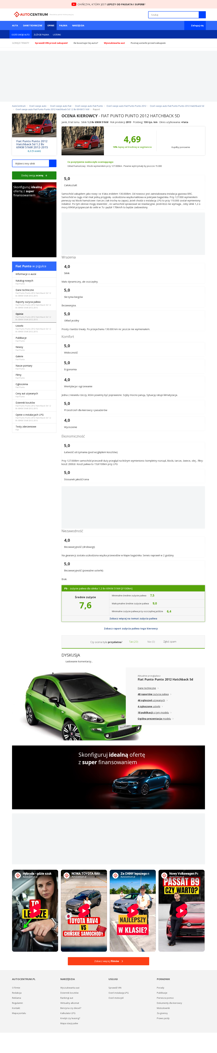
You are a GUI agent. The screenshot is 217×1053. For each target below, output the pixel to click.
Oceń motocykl (116, 997)
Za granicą (162, 1013)
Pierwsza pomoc (165, 997)
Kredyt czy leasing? (70, 1018)
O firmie (16, 987)
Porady (160, 987)
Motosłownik (163, 1008)
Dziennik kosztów (33, 405)
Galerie (20, 358)
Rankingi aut (66, 997)
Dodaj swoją (32, 175)
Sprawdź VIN (114, 987)
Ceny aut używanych (27, 395)
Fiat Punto (23, 266)
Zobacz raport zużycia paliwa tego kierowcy (131, 628)
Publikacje (21, 339)
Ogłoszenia (22, 385)
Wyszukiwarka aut (69, 987)
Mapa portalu (19, 1013)
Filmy (20, 376)
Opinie (50, 25)
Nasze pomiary (24, 367)
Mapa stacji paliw (69, 1023)
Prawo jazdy (163, 1018)
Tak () (133, 641)
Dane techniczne (32, 25)
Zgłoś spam (169, 641)
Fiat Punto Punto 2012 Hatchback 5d (165, 679)
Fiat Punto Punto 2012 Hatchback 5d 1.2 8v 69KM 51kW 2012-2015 (32, 144)
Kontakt (16, 1008)
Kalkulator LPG (67, 1013)
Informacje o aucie (26, 274)
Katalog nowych (24, 282)
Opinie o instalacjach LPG (33, 417)
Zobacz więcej (106, 961)
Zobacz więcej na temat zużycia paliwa (133, 618)
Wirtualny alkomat (69, 1002)
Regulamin (17, 1002)
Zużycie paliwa (41, 34)
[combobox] (34, 163)
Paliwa (63, 25)
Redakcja (17, 992)
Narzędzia (78, 25)
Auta (15, 25)
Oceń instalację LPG (118, 992)
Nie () (151, 641)
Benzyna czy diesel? (70, 1008)
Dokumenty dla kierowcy (169, 1002)
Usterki (57, 34)
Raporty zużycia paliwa (33, 304)
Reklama (16, 997)
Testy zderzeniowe (26, 428)
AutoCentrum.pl (31, 14)
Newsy (20, 348)
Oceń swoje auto (21, 34)
